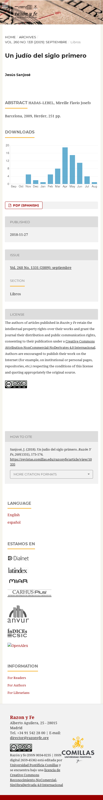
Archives (27, 37)
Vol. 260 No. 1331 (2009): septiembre (36, 42)
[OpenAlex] (18, 645)
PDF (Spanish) (25, 205)
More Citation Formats (35, 474)
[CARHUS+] (30, 595)
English (14, 514)
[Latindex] (18, 571)
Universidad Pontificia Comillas (34, 765)
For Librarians (19, 692)
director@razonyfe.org (29, 737)
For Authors (17, 685)
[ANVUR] (18, 621)
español (14, 522)
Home (10, 37)
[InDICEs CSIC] (17, 635)
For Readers (17, 677)
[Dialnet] (18, 560)
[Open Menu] (5, 5)
